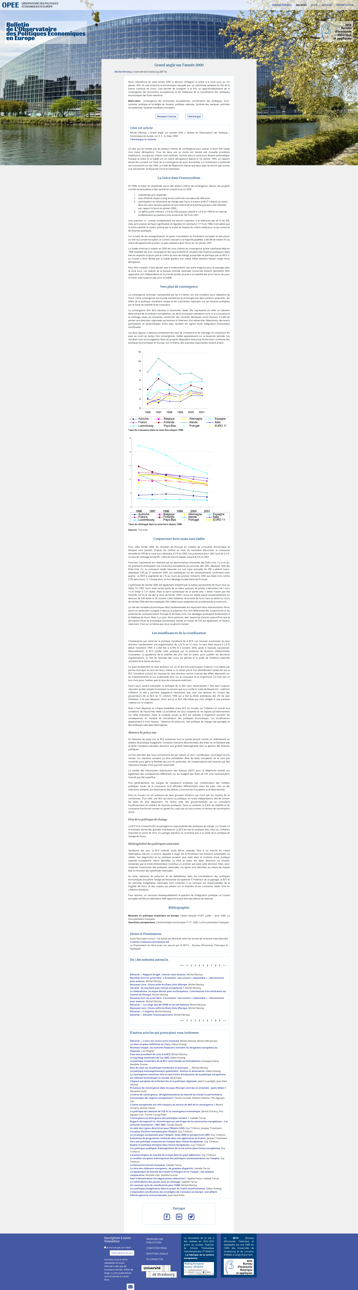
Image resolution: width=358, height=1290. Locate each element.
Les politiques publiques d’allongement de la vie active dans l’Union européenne (175, 1148)
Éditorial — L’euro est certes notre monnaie (154, 1040)
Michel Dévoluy (123, 71)
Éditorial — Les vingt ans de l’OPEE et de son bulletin (159, 1004)
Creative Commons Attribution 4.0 (149, 941)
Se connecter (154, 1259)
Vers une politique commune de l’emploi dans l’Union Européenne (166, 1141)
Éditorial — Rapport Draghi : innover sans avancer (158, 974)
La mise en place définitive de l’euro (150, 1044)
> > (224, 965)
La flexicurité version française (147, 1165)
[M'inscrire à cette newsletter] (130, 1287)
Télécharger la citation (143, 139)
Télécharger (194, 116)
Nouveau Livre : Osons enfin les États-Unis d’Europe (158, 984)
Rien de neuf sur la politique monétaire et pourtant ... (160, 1067)
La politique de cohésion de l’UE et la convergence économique (165, 1111)
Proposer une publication (154, 1241)
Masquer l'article (166, 116)
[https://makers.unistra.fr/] (199, 1268)
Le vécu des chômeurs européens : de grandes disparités (161, 1168)
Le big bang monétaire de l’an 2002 (149, 1057)
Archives (301, 5)
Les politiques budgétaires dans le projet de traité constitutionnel (167, 1188)
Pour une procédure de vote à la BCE (150, 1054)
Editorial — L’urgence (142, 1011)
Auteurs (327, 5)
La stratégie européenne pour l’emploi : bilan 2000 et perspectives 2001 (170, 1134)
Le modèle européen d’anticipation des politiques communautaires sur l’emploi (174, 1158)
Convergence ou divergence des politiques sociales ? (159, 1118)
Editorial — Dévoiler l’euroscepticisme (151, 1014)
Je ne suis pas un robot (118, 1247)
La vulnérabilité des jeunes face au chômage (155, 1181)
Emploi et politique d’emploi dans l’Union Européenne (160, 1144)
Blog (314, 5)
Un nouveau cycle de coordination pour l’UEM (155, 1185)
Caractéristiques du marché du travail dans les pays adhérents (165, 1154)
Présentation (345, 5)
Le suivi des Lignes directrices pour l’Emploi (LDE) (157, 1128)
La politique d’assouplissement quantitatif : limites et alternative (167, 1071)
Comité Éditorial (156, 1248)
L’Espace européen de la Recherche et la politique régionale (163, 1081)
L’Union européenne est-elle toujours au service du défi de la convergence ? (172, 1104)
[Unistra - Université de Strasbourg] (159, 1271)
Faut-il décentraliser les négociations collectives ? (158, 1178)
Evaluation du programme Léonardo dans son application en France (168, 1138)
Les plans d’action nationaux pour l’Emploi (153, 1131)
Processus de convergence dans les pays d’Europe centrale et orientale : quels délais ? (178, 1087)
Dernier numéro (282, 5)
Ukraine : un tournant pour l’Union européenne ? (157, 987)
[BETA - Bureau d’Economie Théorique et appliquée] (239, 1266)
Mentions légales (157, 1253)
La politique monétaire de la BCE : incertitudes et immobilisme (165, 1061)
